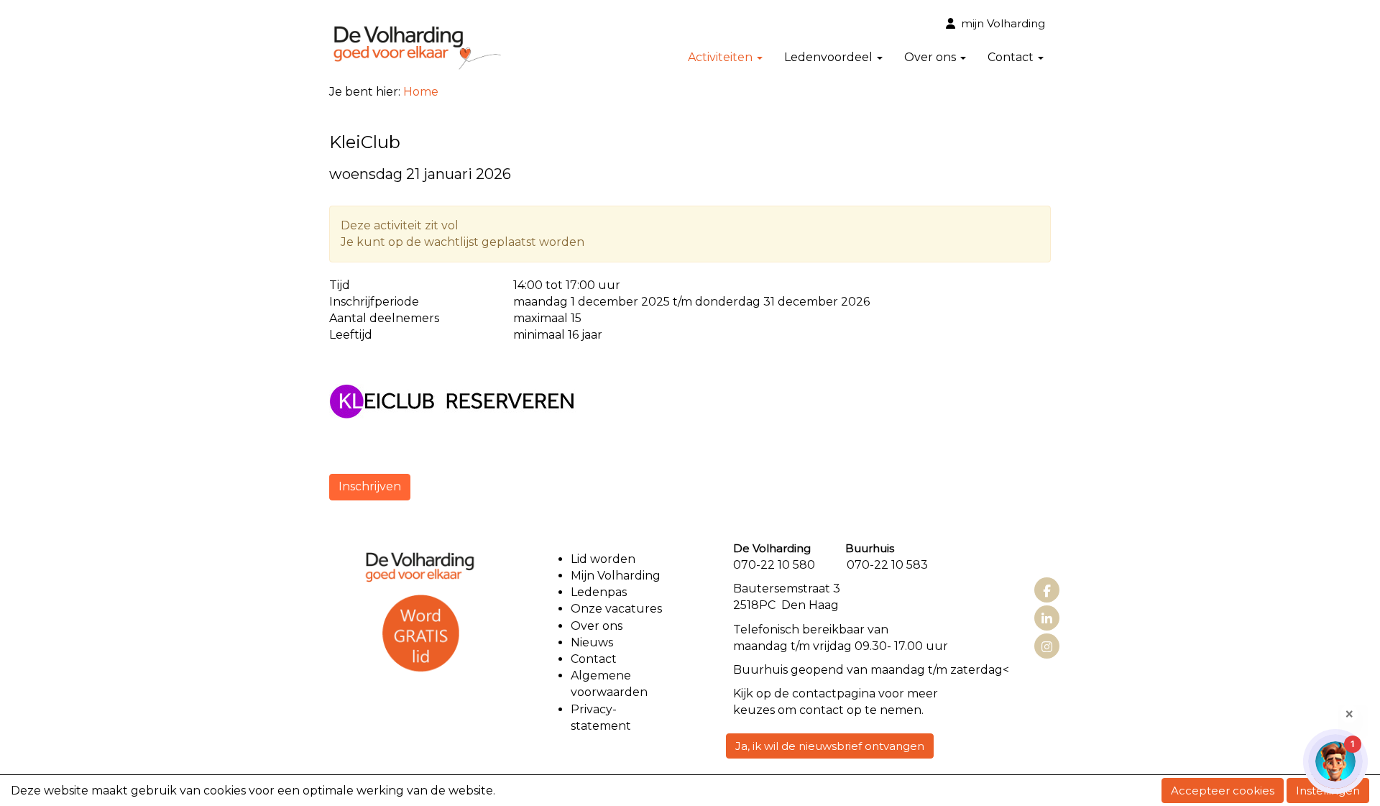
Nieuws (592, 642)
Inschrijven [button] (370, 486)
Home (420, 92)
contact (814, 693)
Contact (594, 659)
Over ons (596, 626)
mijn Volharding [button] (1000, 23)
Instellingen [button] (1328, 790)
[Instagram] (1047, 647)
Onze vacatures (618, 608)
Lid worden (603, 559)
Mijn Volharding (616, 575)
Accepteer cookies (1222, 790)
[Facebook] (1047, 591)
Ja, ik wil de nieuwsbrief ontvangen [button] (829, 746)
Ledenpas (599, 592)
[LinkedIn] (1047, 619)
